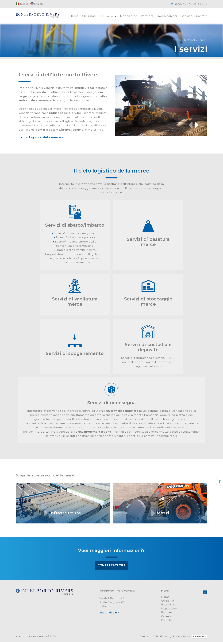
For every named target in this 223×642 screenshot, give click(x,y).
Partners (147, 16)
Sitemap (145, 636)
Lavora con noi (167, 16)
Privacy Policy (181, 636)
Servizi (202, 40)
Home (74, 16)
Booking (187, 16)
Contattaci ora (111, 565)
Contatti (201, 16)
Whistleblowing (161, 636)
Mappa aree (128, 16)
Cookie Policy (199, 636)
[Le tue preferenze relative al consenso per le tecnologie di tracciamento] (219, 481)
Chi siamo (89, 16)
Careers (166, 616)
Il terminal (188, 40)
